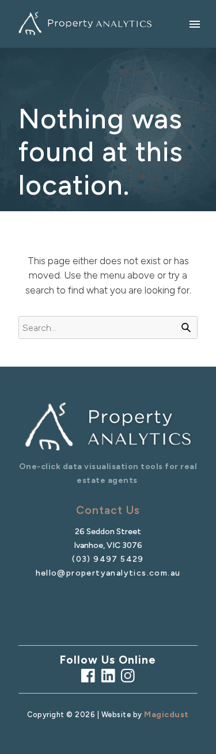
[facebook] (88, 676)
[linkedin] (108, 676)
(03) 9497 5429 (108, 559)
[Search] (186, 327)
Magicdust (166, 714)
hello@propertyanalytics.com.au (108, 573)
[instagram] (128, 676)
